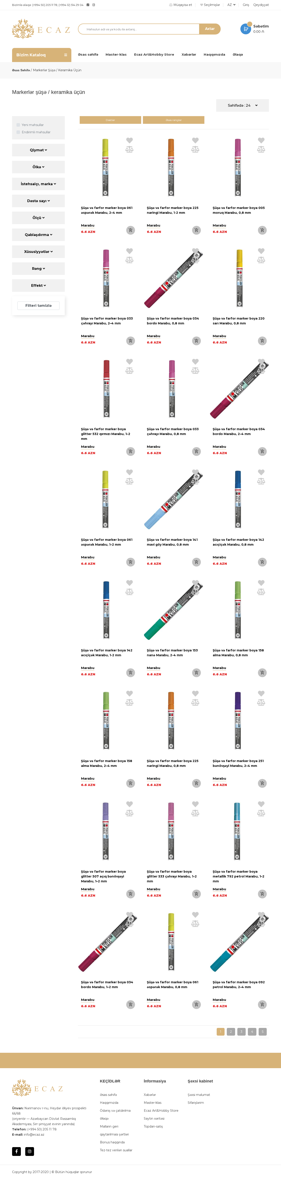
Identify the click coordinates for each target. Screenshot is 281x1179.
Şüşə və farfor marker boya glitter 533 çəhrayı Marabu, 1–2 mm (172, 876)
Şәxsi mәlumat (199, 1095)
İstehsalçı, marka (37, 184)
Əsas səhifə (88, 54)
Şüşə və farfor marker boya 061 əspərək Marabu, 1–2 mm (106, 542)
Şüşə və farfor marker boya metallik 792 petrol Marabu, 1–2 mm (238, 876)
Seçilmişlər (211, 5)
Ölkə (37, 167)
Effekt (37, 285)
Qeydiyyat (261, 5)
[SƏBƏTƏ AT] (130, 230)
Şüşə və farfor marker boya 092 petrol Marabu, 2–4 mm (239, 984)
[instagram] (104, 5)
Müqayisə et (182, 5)
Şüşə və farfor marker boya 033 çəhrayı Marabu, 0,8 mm (173, 431)
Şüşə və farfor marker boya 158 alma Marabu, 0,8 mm (238, 652)
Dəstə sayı (37, 201)
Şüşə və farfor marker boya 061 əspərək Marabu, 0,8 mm (172, 984)
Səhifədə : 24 (239, 105)
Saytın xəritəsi (154, 1119)
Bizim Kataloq (31, 55)
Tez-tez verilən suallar (116, 1150)
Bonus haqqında (112, 1142)
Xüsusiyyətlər (37, 252)
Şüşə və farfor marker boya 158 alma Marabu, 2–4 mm (106, 763)
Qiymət (37, 150)
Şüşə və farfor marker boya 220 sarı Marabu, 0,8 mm (239, 320)
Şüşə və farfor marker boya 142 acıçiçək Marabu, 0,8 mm (238, 542)
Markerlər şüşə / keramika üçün (57, 70)
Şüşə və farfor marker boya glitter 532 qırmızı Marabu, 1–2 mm (105, 434)
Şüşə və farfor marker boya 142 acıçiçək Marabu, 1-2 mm (106, 652)
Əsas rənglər (174, 120)
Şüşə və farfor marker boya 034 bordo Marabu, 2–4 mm (239, 431)
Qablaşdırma (37, 235)
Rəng (37, 269)
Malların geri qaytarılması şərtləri (114, 1130)
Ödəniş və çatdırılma (115, 1111)
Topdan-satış (153, 1126)
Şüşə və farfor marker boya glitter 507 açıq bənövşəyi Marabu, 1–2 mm (103, 876)
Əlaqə (238, 54)
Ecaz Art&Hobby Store (154, 54)
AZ (230, 5)
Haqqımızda (214, 54)
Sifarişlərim (196, 1103)
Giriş (246, 5)
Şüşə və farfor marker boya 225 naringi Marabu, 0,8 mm (172, 763)
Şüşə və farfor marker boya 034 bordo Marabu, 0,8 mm (173, 320)
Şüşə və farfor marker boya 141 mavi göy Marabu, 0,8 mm (172, 542)
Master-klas (116, 54)
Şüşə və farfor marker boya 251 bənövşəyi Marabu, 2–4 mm (238, 763)
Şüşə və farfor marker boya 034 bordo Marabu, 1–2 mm (107, 984)
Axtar (210, 29)
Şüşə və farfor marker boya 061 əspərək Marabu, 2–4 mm (106, 210)
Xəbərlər (189, 54)
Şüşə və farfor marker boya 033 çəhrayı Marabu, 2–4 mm (107, 320)
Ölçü (37, 218)
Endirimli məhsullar (36, 132)
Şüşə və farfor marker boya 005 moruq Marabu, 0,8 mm (239, 210)
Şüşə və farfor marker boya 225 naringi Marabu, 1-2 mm (172, 210)
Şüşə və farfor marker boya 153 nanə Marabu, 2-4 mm (172, 652)
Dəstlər (110, 120)
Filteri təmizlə (38, 305)
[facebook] (88, 5)
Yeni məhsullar (33, 125)
